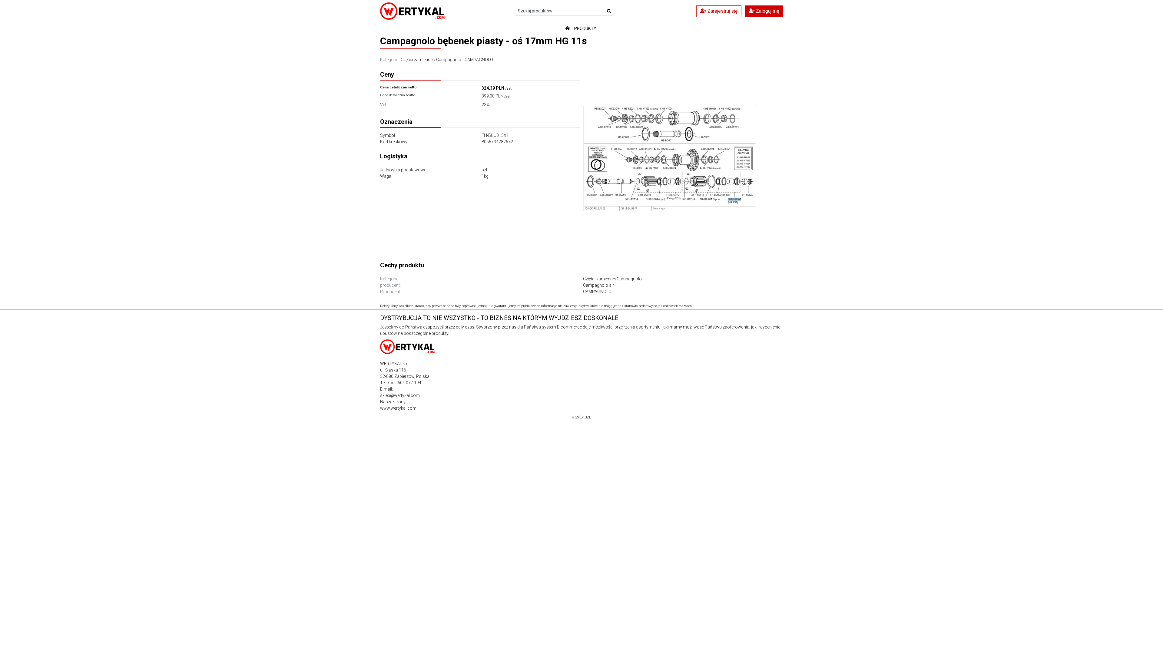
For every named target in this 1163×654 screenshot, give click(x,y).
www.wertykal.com (398, 408)
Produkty (585, 28)
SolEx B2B (583, 417)
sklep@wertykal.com (400, 395)
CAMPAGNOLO (479, 59)
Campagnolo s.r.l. (599, 285)
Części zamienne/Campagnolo (612, 278)
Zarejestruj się (721, 11)
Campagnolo (448, 59)
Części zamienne (416, 59)
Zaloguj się (767, 11)
